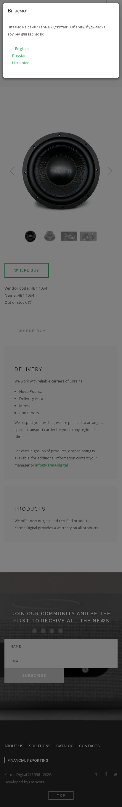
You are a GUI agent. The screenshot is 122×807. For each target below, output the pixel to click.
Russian (19, 55)
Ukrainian (21, 62)
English (22, 48)
